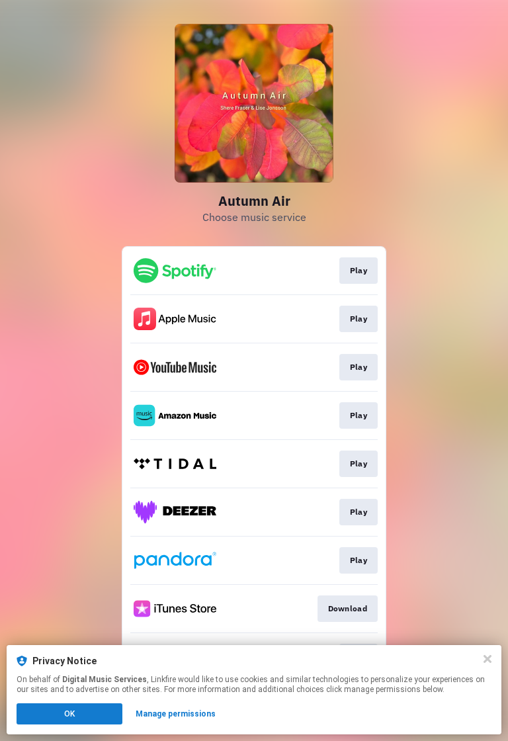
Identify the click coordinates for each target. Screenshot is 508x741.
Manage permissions (176, 714)
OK (69, 714)
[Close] (487, 659)
